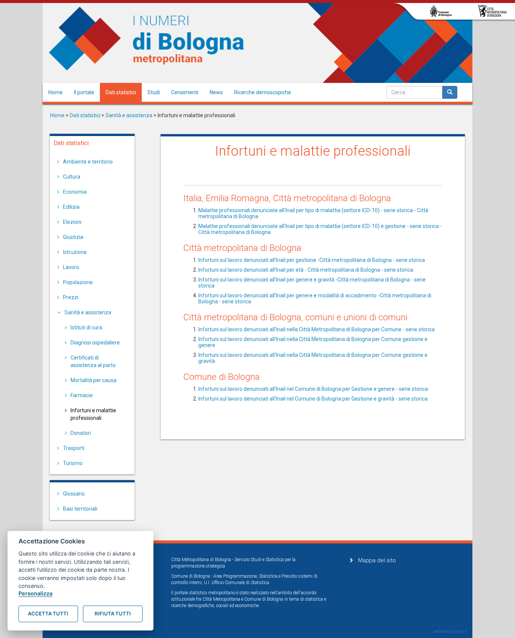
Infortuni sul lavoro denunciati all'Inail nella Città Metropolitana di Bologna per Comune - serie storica (316, 329)
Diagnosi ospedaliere (95, 343)
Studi (153, 92)
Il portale (84, 92)
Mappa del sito (377, 560)
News (216, 92)
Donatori (81, 433)
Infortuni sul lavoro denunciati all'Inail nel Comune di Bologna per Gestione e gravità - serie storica (313, 399)
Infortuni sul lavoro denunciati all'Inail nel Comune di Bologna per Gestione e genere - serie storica (313, 389)
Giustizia (73, 237)
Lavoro (71, 267)
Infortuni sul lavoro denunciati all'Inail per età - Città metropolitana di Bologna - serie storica (305, 270)
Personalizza (35, 593)
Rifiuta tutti (113, 613)
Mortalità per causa (93, 380)
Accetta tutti (48, 613)
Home (55, 92)
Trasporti (73, 448)
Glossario (74, 494)
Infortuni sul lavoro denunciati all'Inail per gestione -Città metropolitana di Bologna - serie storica (311, 260)
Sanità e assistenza (129, 115)
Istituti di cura (86, 327)
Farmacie (82, 395)
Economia (75, 192)
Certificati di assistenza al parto (93, 361)
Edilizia (71, 207)
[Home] (146, 39)
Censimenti (184, 92)
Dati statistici (121, 92)
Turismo (73, 463)
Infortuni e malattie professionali (93, 414)
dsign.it (460, 631)
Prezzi (70, 297)
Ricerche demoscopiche (262, 92)
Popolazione (78, 282)
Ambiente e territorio (88, 162)
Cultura (71, 177)
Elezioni (72, 222)
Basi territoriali (80, 509)
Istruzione (75, 252)
